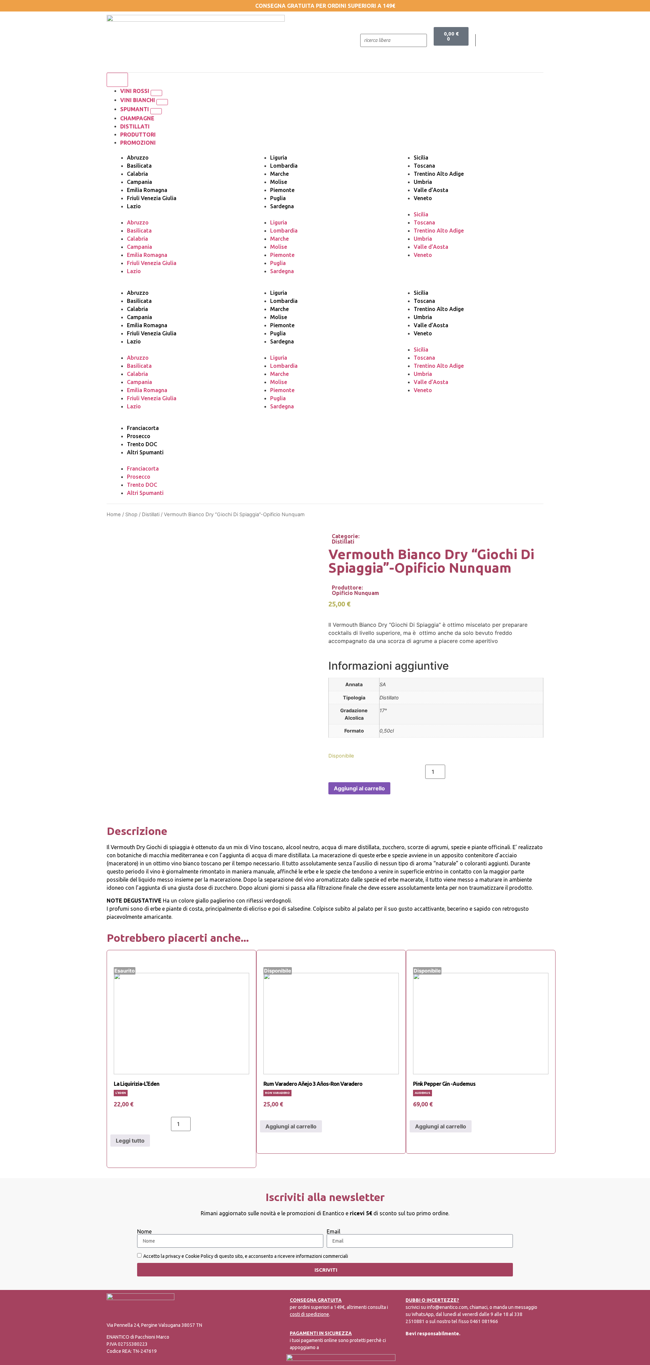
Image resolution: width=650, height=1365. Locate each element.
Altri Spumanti (145, 452)
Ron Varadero (277, 1093)
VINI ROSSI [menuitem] (135, 91)
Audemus (422, 1093)
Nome (144, 1231)
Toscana (424, 166)
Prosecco (138, 436)
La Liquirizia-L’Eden (136, 1084)
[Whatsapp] (523, 40)
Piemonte (282, 190)
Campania (139, 182)
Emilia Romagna (147, 190)
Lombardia (284, 166)
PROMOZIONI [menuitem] (138, 143)
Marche (279, 174)
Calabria (137, 174)
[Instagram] (509, 40)
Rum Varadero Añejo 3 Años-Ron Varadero (312, 1084)
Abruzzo (138, 157)
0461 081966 (484, 1321)
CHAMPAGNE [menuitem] (137, 118)
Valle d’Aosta (431, 190)
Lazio (134, 206)
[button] (156, 93)
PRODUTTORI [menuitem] (138, 134)
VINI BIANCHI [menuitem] (138, 100)
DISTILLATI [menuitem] (135, 126)
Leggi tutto (130, 1140)
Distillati (150, 514)
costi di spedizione (309, 1314)
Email (333, 1231)
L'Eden (120, 1093)
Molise (278, 182)
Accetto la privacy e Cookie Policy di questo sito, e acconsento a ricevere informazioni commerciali (245, 1256)
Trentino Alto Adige (439, 174)
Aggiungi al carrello (359, 788)
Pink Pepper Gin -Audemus (444, 1084)
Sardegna (282, 206)
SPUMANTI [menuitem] (135, 109)
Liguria (278, 157)
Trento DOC (142, 444)
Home (114, 514)
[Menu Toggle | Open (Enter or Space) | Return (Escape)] (117, 80)
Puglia (278, 198)
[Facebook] (496, 40)
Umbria (423, 182)
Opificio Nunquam (355, 593)
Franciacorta (143, 428)
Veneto (423, 198)
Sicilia (421, 157)
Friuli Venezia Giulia (151, 198)
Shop (131, 514)
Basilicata (139, 166)
